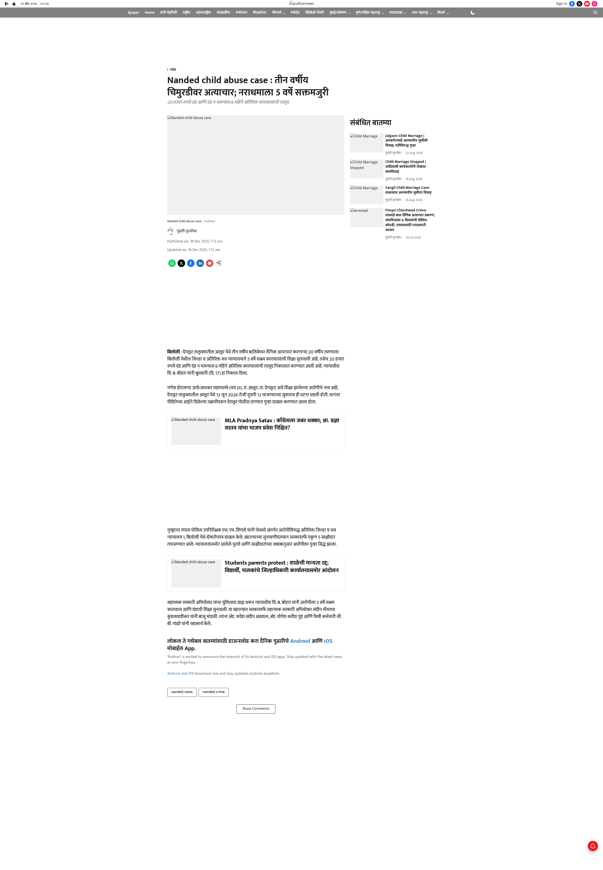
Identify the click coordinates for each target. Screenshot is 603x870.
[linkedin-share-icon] (200, 266)
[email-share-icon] (209, 266)
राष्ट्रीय (186, 12)
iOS (328, 641)
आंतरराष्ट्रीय (203, 12)
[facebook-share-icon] (191, 266)
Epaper (133, 12)
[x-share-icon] (181, 266)
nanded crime (214, 692)
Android (300, 641)
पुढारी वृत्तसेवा (187, 231)
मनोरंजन (241, 12)
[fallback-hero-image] (366, 143)
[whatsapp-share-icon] (172, 266)
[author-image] (171, 231)
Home (150, 12)
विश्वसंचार (259, 12)
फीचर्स (276, 12)
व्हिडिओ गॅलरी (314, 12)
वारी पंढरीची (168, 12)
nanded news (182, 692)
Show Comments (255, 709)
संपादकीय (223, 12)
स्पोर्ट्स (295, 12)
